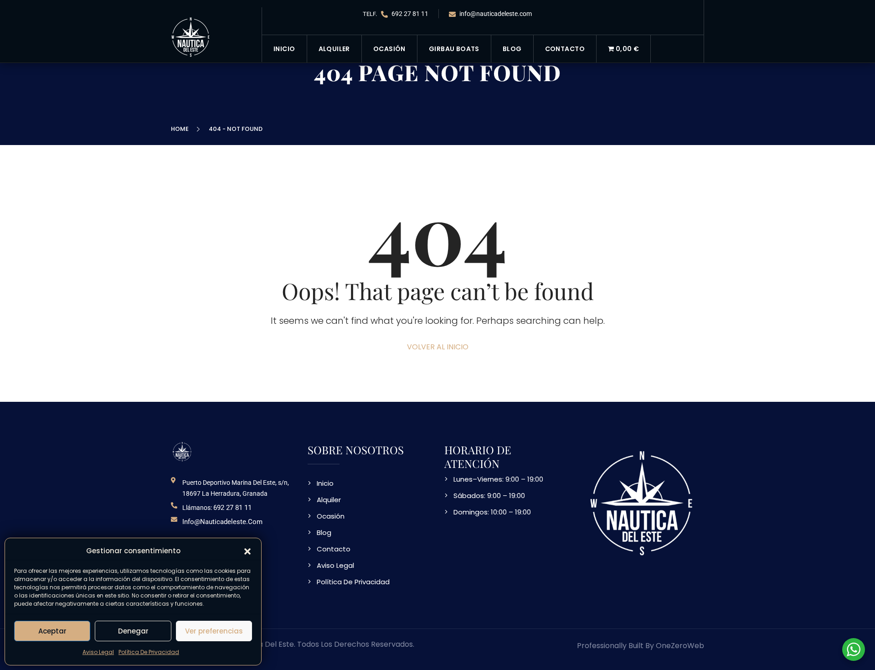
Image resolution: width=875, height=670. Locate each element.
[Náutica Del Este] (191, 36)
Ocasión (389, 48)
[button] (247, 551)
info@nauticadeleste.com (495, 13)
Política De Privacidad (148, 652)
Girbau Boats (454, 48)
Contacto (565, 48)
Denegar (133, 631)
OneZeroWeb (680, 645)
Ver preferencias (214, 631)
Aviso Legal (98, 652)
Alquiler (334, 48)
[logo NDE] (182, 451)
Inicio (284, 48)
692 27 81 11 (409, 13)
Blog (512, 48)
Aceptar (52, 631)
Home (181, 129)
